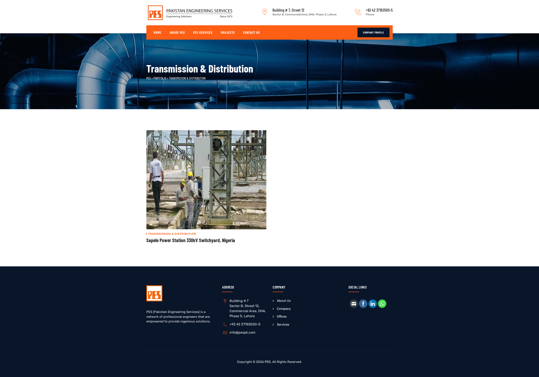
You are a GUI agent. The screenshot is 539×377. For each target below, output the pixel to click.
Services (283, 324)
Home (157, 32)
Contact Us (251, 32)
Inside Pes (177, 32)
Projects (228, 32)
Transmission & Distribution (172, 233)
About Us (284, 301)
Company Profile (373, 32)
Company (284, 309)
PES (268, 362)
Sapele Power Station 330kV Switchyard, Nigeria (190, 240)
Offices (282, 316)
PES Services (202, 32)
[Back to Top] (530, 370)
